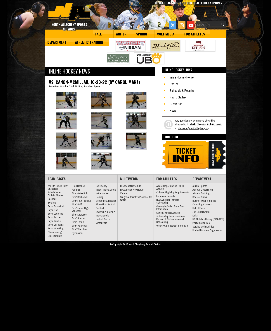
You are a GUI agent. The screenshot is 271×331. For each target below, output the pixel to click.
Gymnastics (78, 233)
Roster (174, 84)
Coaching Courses (202, 204)
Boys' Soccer (54, 217)
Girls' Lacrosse (79, 214)
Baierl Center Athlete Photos (55, 194)
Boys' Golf (53, 210)
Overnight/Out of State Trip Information (170, 208)
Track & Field (102, 215)
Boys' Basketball (56, 206)
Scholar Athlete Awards (168, 212)
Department (56, 42)
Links (195, 215)
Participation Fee (201, 223)
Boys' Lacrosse (55, 213)
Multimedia (165, 33)
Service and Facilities (203, 226)
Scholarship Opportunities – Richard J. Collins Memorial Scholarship (170, 219)
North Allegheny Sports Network (69, 12)
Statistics (176, 104)
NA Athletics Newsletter (132, 189)
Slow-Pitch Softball (106, 204)
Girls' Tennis (78, 222)
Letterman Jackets (165, 196)
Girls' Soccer (78, 218)
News (173, 110)
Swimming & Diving (105, 212)
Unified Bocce (103, 219)
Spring (141, 33)
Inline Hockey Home (182, 77)
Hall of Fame (198, 208)
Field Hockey (78, 186)
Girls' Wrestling (79, 229)
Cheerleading (55, 232)
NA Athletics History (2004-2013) (208, 219)
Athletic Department (202, 189)
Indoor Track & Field (106, 189)
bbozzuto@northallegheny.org (193, 128)
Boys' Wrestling (56, 228)
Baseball (52, 199)
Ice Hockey (101, 186)
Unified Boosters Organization (207, 230)
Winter (121, 33)
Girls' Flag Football (81, 200)
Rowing (99, 197)
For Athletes (194, 33)
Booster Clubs (199, 197)
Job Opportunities (201, 212)
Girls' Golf (77, 204)
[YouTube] (190, 25)
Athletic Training (89, 42)
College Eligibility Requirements (172, 192)
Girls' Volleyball (79, 225)
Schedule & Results (182, 90)
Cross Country (55, 236)
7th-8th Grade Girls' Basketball (58, 187)
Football (76, 189)
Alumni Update (199, 186)
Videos (123, 193)
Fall (98, 33)
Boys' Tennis (54, 221)
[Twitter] (172, 25)
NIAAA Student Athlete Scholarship (167, 201)
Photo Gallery (178, 97)
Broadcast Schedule (130, 186)
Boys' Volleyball (56, 224)
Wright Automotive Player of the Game (136, 198)
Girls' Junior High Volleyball (80, 210)
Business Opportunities (204, 200)
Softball (100, 208)
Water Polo (101, 223)
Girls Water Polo (80, 193)
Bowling (52, 202)
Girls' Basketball (80, 197)
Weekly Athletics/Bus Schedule (172, 225)
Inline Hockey (103, 193)
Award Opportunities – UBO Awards (170, 187)
